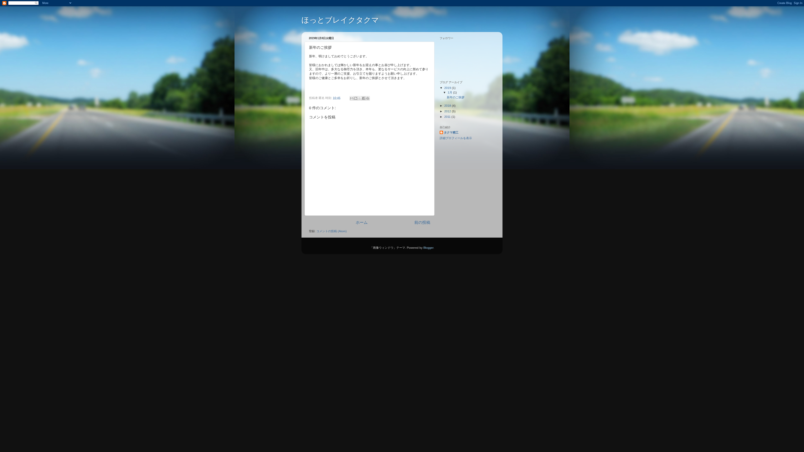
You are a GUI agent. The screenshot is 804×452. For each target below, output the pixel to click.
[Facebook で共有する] (364, 98)
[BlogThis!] (356, 98)
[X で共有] (360, 98)
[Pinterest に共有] (368, 98)
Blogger (428, 247)
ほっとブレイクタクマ (340, 20)
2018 (448, 105)
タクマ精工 (451, 132)
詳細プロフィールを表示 (456, 138)
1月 (450, 92)
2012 (448, 111)
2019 (448, 88)
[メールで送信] (352, 98)
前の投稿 (422, 222)
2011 (447, 116)
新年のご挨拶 (455, 97)
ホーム (362, 222)
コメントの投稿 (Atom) (331, 231)
